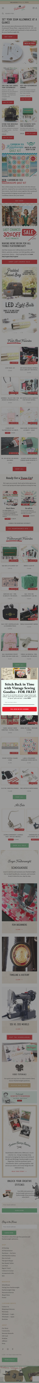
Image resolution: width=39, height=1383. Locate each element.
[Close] (35, 670)
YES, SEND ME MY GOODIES (19, 709)
